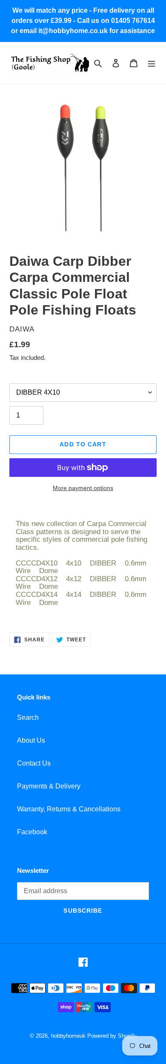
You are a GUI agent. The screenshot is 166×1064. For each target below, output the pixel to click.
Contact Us (34, 763)
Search (28, 717)
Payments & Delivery (48, 786)
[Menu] (151, 63)
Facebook (32, 832)
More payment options (83, 488)
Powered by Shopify (112, 1036)
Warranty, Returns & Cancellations (68, 809)
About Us (31, 740)
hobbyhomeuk (68, 1036)
